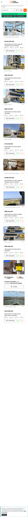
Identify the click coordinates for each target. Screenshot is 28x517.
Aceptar (4, 514)
